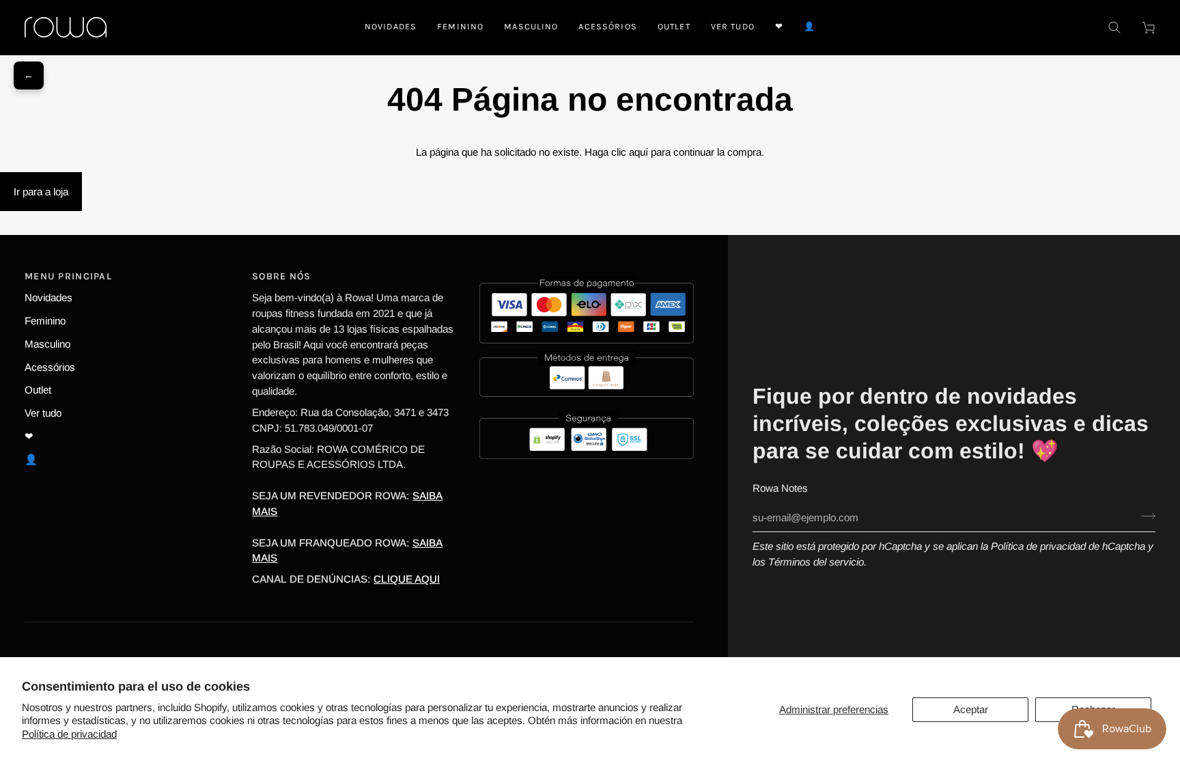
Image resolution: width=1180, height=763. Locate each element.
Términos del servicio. (817, 562)
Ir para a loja (41, 191)
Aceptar (970, 709)
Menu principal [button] (68, 276)
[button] (460, 27)
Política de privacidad (69, 734)
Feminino (45, 321)
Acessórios (50, 367)
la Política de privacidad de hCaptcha (1064, 546)
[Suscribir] (1144, 516)
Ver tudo (43, 413)
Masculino (47, 344)
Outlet (38, 390)
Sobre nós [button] (281, 276)
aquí (638, 152)
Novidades (48, 297)
